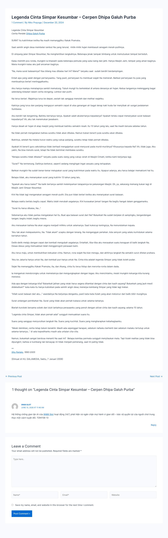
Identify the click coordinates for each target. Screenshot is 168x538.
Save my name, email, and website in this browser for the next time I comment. (54, 505)
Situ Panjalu (17, 352)
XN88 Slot (26, 405)
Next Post (156, 376)
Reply (153, 425)
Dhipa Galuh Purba (35, 33)
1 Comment (17, 22)
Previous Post (14, 376)
